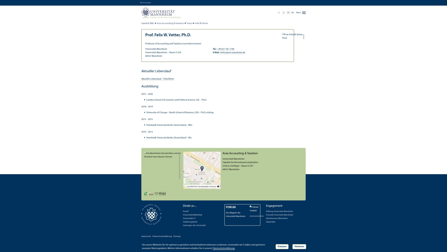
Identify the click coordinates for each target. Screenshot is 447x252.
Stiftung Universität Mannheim (279, 211)
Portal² (186, 211)
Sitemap (177, 236)
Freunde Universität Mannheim (279, 215)
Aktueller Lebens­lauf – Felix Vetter (157, 79)
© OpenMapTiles (191, 186)
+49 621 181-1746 (225, 49)
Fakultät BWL (147, 23)
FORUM (231, 207)
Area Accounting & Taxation (170, 23)
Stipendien (270, 222)
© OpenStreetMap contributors (206, 186)
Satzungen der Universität (194, 225)
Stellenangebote (190, 222)
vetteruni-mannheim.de (232, 52)
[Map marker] (202, 168)
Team (189, 23)
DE (288, 13)
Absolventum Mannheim (277, 218)
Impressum (146, 236)
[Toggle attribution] (218, 186)
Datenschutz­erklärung (162, 236)
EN (292, 13)
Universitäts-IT (189, 218)
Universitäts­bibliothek (192, 215)
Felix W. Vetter (201, 23)
